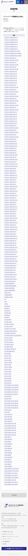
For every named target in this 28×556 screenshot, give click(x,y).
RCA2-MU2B (8, 446)
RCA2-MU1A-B (8, 439)
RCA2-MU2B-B (8, 448)
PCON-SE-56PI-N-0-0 (10, 281)
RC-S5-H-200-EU (9, 342)
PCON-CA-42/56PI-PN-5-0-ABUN (13, 55)
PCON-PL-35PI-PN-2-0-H (11, 222)
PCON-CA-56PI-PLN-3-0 (11, 114)
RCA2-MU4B (8, 464)
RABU (6, 303)
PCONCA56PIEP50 (9, 283)
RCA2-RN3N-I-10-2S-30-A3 (11, 468)
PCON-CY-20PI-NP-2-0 (10, 170)
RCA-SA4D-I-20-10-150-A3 (11, 403)
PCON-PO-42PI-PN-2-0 (10, 258)
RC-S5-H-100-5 (8, 337)
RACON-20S (8, 312)
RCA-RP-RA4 (8, 398)
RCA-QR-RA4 (8, 382)
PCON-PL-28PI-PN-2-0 (10, 213)
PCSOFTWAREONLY (10, 290)
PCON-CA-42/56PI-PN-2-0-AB (12, 51)
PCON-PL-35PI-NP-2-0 (10, 215)
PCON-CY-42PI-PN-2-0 (10, 197)
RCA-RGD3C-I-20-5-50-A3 (11, 394)
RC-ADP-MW (8, 319)
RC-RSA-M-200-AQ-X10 (11, 331)
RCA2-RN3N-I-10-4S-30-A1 (11, 477)
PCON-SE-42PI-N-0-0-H (11, 279)
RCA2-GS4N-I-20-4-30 (10, 432)
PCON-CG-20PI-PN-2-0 (10, 141)
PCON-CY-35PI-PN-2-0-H (11, 191)
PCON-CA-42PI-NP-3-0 (10, 62)
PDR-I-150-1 (8, 292)
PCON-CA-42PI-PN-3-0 (10, 89)
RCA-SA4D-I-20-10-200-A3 (11, 405)
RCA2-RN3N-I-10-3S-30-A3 (11, 470)
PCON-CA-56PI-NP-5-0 (10, 107)
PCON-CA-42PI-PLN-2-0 (11, 71)
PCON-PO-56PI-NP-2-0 (10, 263)
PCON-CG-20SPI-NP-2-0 (11, 143)
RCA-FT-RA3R (8, 362)
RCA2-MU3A (8, 450)
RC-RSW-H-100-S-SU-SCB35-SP (13, 335)
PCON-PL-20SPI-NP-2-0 (11, 206)
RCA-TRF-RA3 (8, 414)
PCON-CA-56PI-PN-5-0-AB (11, 136)
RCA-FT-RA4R (8, 367)
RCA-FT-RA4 (8, 364)
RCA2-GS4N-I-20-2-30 (10, 430)
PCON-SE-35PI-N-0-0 (10, 272)
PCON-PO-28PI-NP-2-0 (10, 240)
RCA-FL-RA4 (8, 358)
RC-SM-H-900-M (9, 346)
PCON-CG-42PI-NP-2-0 (10, 161)
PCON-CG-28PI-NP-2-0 (10, 148)
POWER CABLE (9, 297)
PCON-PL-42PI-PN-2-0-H (11, 229)
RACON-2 (7, 308)
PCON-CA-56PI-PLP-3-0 (11, 121)
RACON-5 (7, 317)
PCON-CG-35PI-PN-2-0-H (11, 159)
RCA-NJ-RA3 (8, 376)
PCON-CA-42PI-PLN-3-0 (11, 73)
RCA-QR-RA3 (8, 380)
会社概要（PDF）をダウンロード (15, 548)
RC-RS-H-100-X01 (9, 324)
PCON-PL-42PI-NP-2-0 (10, 224)
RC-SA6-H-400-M (9, 344)
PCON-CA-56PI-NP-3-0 (10, 103)
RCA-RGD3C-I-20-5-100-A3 (12, 385)
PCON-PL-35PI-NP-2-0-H (11, 218)
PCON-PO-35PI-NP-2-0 (10, 245)
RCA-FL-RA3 (8, 355)
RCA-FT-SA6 (8, 373)
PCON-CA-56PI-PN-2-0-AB (11, 127)
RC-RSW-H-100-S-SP (10, 333)
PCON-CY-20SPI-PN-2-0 (11, 177)
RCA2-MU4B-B (8, 466)
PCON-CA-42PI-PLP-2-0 (11, 78)
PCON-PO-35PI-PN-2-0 (10, 249)
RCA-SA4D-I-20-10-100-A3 (11, 400)
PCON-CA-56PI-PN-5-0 (10, 134)
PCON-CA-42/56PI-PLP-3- (11, 46)
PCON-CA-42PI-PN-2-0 (10, 85)
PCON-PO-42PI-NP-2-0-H (11, 256)
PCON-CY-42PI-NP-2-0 (10, 193)
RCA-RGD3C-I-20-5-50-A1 (11, 391)
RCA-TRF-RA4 (8, 416)
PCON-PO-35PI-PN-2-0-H (11, 252)
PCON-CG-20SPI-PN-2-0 (11, 146)
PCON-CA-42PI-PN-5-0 (10, 94)
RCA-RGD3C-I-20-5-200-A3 (12, 389)
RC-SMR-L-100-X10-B (10, 349)
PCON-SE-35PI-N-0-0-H (11, 274)
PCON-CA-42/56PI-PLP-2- (11, 44)
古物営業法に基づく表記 (7, 531)
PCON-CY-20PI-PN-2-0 (10, 173)
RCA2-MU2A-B (8, 443)
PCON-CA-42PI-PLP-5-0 (11, 82)
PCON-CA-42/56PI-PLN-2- (11, 37)
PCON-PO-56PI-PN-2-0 (10, 265)
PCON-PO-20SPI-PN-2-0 (11, 238)
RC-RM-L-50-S (8, 322)
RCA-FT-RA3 (8, 360)
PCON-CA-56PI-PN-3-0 (10, 130)
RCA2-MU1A (8, 437)
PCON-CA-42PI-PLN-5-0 (11, 76)
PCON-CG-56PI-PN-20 (10, 168)
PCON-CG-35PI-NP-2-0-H (11, 154)
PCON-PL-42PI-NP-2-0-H (11, 227)
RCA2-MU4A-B (8, 461)
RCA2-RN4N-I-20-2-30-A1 (11, 482)
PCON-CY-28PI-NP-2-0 (10, 179)
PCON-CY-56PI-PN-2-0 (10, 204)
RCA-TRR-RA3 (8, 419)
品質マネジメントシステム (8, 534)
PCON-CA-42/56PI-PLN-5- (11, 42)
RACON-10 (7, 306)
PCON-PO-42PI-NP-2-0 (10, 254)
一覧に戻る (14, 495)
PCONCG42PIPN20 (10, 288)
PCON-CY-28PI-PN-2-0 (10, 182)
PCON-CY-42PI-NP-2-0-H (11, 195)
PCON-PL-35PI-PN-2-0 (10, 220)
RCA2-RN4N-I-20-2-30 (10, 479)
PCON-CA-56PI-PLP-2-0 (11, 118)
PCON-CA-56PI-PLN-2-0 (11, 112)
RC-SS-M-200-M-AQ (10, 351)
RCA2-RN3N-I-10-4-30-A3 (11, 475)
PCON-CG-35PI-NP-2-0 (10, 152)
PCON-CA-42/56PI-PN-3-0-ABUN (13, 53)
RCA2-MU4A (8, 459)
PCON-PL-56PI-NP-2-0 (10, 231)
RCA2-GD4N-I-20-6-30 (10, 428)
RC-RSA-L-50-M (9, 326)
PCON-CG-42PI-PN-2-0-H (11, 166)
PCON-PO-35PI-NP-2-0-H (11, 247)
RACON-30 (7, 315)
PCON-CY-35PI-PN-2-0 (10, 188)
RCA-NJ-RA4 (8, 378)
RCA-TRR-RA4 (8, 421)
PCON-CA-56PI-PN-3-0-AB (11, 132)
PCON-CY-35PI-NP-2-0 (10, 184)
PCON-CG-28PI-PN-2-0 (10, 150)
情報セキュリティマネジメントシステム (11, 536)
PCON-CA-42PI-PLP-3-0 (11, 80)
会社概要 (4, 543)
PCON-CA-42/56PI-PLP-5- (11, 48)
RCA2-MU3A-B (8, 452)
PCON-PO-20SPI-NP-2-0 (11, 236)
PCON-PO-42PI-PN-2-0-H (11, 261)
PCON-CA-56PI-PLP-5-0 (11, 123)
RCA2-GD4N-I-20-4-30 (10, 425)
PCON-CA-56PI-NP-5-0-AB (11, 109)
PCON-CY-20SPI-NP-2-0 (11, 175)
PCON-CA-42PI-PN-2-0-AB (11, 87)
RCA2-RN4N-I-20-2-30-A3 (11, 484)
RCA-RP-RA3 (8, 396)
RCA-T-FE (7, 412)
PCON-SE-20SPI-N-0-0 (10, 267)
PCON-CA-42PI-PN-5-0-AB (11, 96)
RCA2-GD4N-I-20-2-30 (10, 423)
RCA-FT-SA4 (8, 369)
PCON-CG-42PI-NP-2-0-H (11, 164)
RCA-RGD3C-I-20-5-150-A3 (12, 387)
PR (5, 299)
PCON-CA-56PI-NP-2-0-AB (11, 100)
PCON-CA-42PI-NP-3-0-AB (11, 64)
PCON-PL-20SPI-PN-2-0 (11, 209)
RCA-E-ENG (8, 353)
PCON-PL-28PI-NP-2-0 (10, 211)
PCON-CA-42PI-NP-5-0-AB (11, 69)
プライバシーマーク (7, 539)
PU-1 (6, 301)
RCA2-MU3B (8, 455)
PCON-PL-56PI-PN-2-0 (10, 234)
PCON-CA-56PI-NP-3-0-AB (11, 105)
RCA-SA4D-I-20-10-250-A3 (11, 407)
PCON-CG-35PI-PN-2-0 (10, 157)
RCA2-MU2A (8, 441)
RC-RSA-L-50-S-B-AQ (10, 328)
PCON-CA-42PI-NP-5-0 (10, 66)
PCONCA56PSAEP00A (10, 285)
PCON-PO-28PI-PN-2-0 (10, 243)
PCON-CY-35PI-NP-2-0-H (11, 186)
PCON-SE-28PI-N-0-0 (10, 270)
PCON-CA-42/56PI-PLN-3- (11, 39)
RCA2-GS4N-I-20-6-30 (10, 434)
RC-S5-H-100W (8, 340)
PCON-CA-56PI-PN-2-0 (10, 125)
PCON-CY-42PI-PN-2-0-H (11, 200)
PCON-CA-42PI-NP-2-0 (10, 57)
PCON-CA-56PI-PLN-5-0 (11, 116)
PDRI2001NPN (8, 294)
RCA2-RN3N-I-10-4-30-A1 (11, 473)
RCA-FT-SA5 (8, 371)
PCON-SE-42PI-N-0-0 (10, 276)
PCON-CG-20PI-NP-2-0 (10, 139)
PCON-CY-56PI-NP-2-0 (10, 202)
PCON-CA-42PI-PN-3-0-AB (11, 91)
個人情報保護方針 (6, 541)
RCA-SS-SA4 (8, 410)
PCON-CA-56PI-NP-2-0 (10, 98)
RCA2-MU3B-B (8, 457)
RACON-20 (7, 310)
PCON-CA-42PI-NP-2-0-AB (11, 60)
